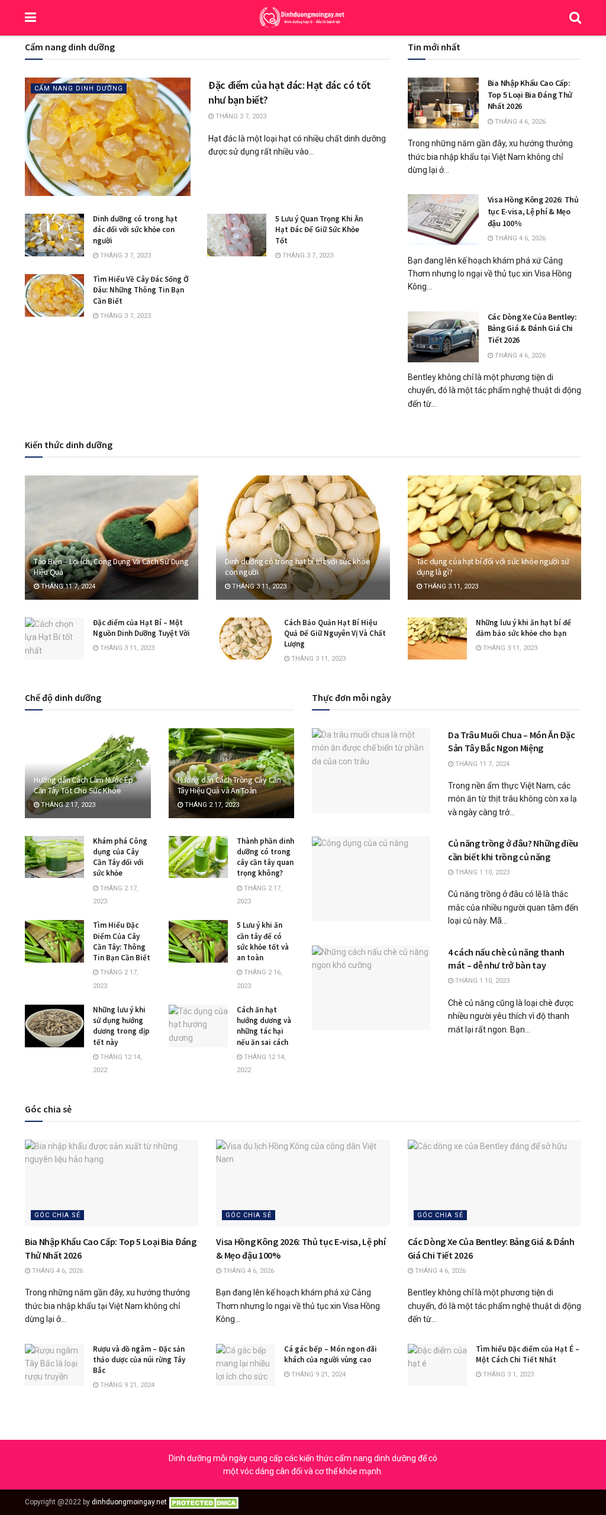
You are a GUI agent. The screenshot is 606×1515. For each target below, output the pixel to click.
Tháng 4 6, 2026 (519, 122)
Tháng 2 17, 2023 (67, 805)
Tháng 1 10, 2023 (481, 872)
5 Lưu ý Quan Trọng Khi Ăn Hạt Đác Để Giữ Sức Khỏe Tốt (319, 229)
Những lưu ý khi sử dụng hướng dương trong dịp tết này (121, 1026)
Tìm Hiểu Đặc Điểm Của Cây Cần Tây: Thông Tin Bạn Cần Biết (121, 941)
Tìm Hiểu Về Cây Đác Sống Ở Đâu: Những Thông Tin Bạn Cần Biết (141, 289)
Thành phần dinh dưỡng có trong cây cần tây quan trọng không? (265, 857)
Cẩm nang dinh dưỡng (78, 88)
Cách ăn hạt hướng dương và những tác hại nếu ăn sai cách (264, 1026)
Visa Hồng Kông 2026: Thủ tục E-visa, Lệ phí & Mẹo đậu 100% (533, 211)
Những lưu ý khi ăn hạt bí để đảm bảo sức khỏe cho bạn (523, 627)
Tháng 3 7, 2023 (240, 116)
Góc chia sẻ (57, 1215)
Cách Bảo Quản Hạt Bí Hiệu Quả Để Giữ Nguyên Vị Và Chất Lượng (335, 633)
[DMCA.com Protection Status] (206, 1502)
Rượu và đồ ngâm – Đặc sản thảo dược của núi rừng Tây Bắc (139, 1359)
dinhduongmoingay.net (129, 1502)
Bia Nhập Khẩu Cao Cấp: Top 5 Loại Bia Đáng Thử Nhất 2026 (530, 94)
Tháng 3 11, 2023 (258, 586)
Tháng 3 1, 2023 (507, 1374)
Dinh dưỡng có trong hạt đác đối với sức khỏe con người (135, 229)
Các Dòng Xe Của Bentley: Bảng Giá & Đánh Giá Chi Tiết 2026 (532, 328)
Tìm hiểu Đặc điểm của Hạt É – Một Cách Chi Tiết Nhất (527, 1354)
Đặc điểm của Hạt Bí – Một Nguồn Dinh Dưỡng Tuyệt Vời (141, 627)
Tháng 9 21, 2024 (126, 1385)
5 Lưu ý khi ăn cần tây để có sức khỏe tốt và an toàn (263, 941)
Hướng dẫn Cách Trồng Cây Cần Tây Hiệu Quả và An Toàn (229, 785)
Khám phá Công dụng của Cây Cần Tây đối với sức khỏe (120, 857)
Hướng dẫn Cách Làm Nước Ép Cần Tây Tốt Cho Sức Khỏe (83, 785)
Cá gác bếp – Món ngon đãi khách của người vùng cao (330, 1354)
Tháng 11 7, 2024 (67, 586)
